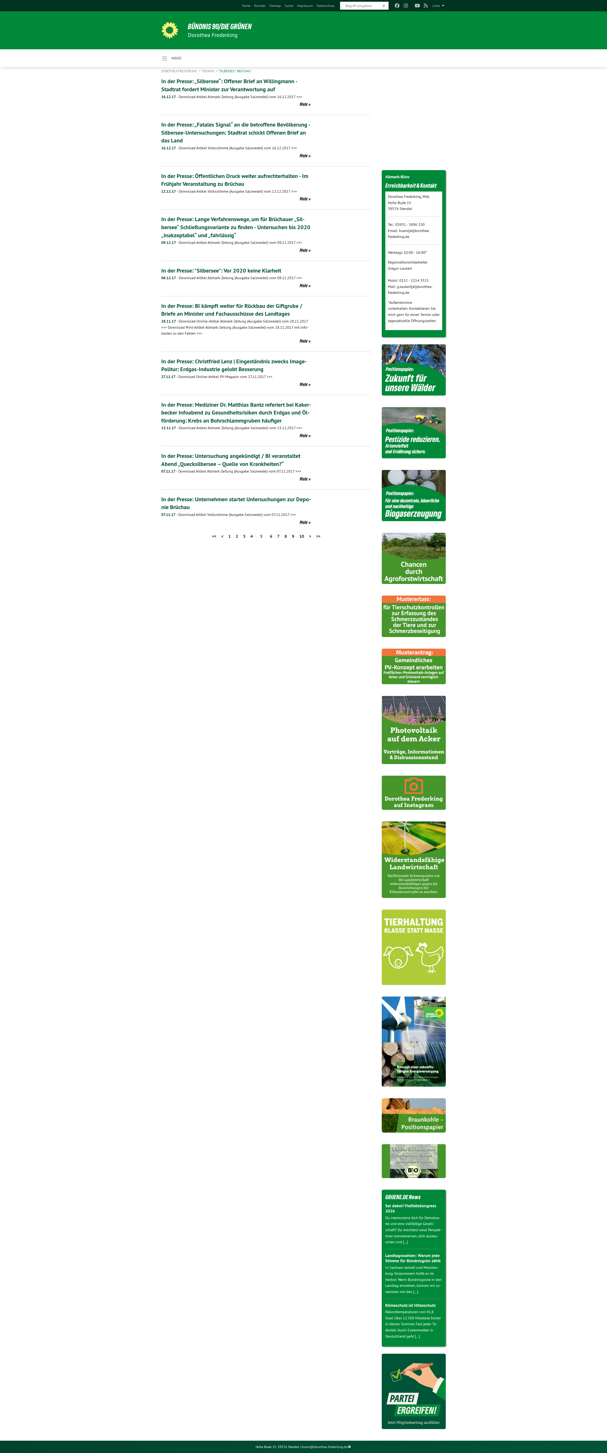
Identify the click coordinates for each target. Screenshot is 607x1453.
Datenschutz (325, 6)
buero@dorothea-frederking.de (324, 1447)
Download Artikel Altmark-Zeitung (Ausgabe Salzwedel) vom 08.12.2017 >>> (231, 277)
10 (301, 536)
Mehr (304, 104)
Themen (208, 71)
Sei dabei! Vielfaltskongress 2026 (410, 1208)
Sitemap (275, 6)
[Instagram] (406, 5)
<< (214, 536)
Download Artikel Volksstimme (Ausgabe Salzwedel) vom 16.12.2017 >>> (229, 148)
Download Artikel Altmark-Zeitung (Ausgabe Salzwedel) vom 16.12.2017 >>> (231, 96)
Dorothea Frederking (179, 71)
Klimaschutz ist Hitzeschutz (410, 1305)
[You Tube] (417, 5)
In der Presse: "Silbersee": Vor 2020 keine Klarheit (221, 270)
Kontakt (260, 6)
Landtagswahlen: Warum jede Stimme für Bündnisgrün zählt (413, 1258)
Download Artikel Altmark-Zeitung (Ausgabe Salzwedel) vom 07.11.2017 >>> (231, 471)
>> (318, 536)
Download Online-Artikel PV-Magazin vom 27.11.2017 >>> (216, 376)
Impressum (305, 6)
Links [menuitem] (436, 6)
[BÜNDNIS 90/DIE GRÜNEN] (169, 30)
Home (246, 6)
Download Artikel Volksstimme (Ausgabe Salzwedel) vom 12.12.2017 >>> (229, 191)
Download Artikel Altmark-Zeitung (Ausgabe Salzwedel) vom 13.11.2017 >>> (231, 427)
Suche (289, 6)
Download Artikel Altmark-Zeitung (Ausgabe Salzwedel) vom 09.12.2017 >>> (231, 242)
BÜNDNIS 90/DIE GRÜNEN (220, 26)
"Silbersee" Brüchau (234, 71)
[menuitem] (246, 5)
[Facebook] (397, 5)
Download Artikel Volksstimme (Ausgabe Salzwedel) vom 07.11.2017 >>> (228, 514)
